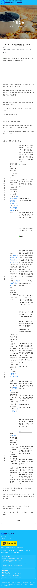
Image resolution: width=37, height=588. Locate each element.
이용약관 (28, 550)
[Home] (11, 2)
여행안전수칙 (17, 552)
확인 (14, 562)
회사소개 (3, 550)
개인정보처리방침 (12, 550)
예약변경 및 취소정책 (6, 552)
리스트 (18, 520)
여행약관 (21, 550)
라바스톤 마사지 (14, 283)
